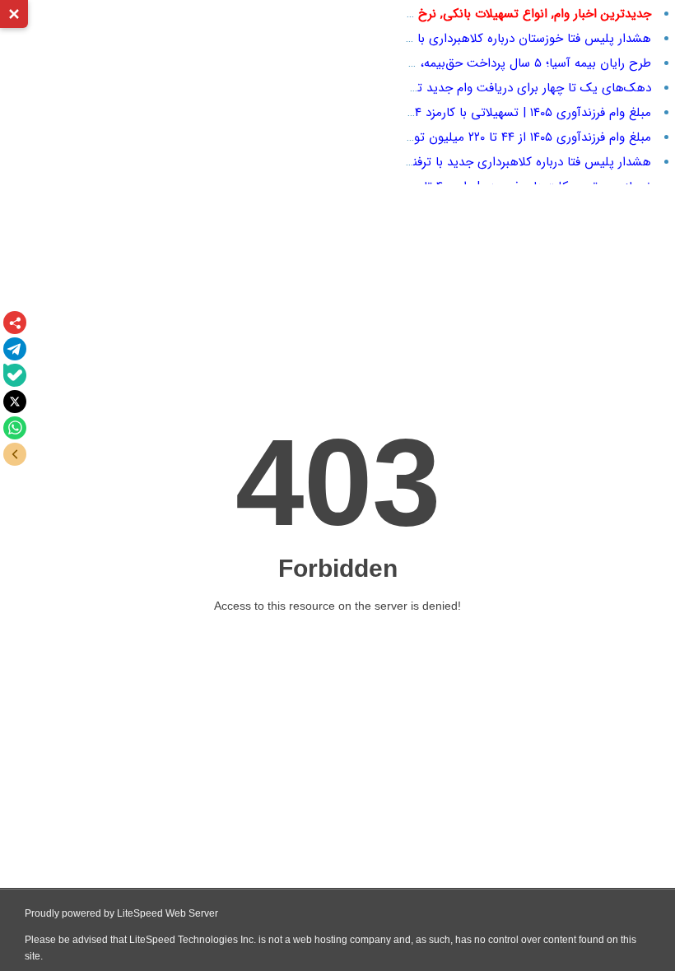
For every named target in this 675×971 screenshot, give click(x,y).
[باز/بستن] (15, 454)
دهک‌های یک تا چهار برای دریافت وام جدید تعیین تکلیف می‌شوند (480, 88)
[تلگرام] (15, 349)
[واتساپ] (15, 428)
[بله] (15, 375)
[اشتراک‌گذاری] (15, 322)
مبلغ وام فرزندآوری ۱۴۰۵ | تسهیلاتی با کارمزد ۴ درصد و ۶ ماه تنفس (480, 113)
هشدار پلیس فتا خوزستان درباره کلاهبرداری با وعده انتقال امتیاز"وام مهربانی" (454, 39)
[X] (15, 401)
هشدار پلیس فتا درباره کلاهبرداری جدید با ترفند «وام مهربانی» (492, 162)
